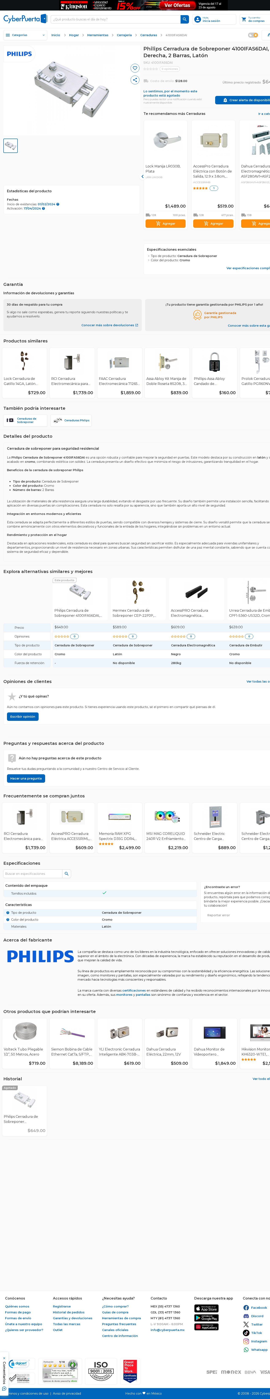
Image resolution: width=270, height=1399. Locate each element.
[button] (101, 1371)
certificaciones (134, 990)
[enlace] (206, 1308)
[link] (80, 599)
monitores (124, 995)
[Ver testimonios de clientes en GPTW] (130, 1371)
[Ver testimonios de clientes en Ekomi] (60, 1371)
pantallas (143, 995)
